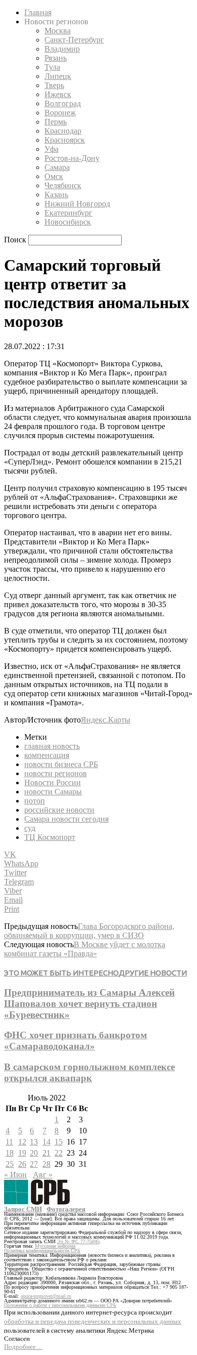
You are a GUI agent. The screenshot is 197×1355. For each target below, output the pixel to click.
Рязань (55, 58)
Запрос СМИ (23, 1209)
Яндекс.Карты (105, 719)
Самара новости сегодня (66, 819)
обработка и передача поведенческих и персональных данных (92, 1321)
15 (59, 1141)
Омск (53, 176)
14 (46, 1141)
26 (22, 1164)
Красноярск (64, 140)
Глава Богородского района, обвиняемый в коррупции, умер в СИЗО (89, 931)
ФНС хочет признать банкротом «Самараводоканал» (75, 1040)
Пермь (55, 121)
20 (34, 1153)
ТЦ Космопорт (49, 837)
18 (10, 1153)
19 (22, 1153)
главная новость (52, 746)
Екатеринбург (68, 212)
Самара (57, 167)
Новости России (52, 782)
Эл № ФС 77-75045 (78, 1241)
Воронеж (60, 112)
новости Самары (53, 791)
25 (10, 1164)
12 (22, 1141)
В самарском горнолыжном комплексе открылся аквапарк (89, 1072)
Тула (52, 67)
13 (34, 1141)
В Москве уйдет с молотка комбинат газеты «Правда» (84, 949)
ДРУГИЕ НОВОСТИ (153, 972)
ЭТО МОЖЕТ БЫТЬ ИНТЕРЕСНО (61, 972)
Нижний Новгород (77, 203)
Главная (38, 12)
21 (46, 1153)
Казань (56, 194)
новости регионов (55, 773)
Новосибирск (67, 222)
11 (9, 1141)
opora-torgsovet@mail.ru (46, 1296)
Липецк (57, 76)
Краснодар (62, 130)
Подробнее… (23, 1346)
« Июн (15, 1174)
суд (29, 828)
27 (34, 1164)
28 (46, 1164)
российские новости (59, 810)
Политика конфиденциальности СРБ (42, 1250)
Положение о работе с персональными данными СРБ (60, 1305)
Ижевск (57, 94)
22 (59, 1153)
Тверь (54, 85)
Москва (57, 30)
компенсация (46, 755)
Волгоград (62, 103)
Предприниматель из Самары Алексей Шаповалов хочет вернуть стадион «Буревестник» (89, 1003)
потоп (34, 800)
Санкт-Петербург (74, 39)
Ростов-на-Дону (72, 158)
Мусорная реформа (55, 1246)
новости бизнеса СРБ (61, 764)
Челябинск (62, 185)
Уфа (51, 149)
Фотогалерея (65, 1209)
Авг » (43, 1174)
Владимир (62, 49)
